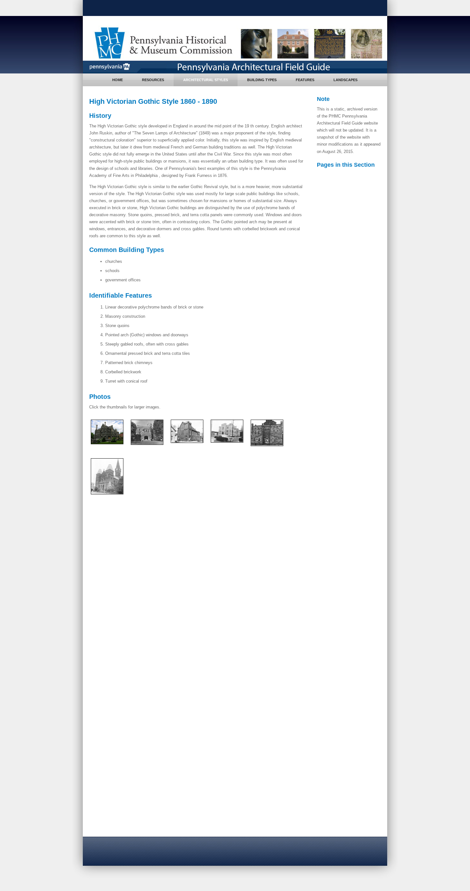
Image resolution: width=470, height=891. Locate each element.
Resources (153, 80)
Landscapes (345, 80)
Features (305, 80)
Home (117, 80)
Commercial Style (354, 718)
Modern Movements (351, 758)
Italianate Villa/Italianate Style (351, 419)
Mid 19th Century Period (355, 362)
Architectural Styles (205, 80)
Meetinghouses (352, 274)
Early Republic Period (353, 317)
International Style (355, 800)
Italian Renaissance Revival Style (350, 626)
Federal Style (350, 336)
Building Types (262, 80)
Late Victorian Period (352, 445)
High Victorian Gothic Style (351, 499)
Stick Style (348, 524)
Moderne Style (351, 791)
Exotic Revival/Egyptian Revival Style (354, 400)
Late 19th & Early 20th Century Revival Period (354, 558)
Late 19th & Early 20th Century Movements (353, 683)
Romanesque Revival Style (350, 466)
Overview (341, 176)
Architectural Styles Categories (351, 188)
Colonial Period (347, 286)
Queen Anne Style (355, 534)
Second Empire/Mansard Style (353, 483)
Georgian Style (352, 305)
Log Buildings (350, 222)
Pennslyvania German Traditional (355, 248)
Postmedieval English (351, 234)
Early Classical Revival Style (352, 348)
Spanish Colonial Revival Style (353, 666)
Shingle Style (350, 543)
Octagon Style (351, 432)
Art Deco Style (351, 782)
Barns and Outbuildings (349, 262)
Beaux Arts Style (354, 654)
